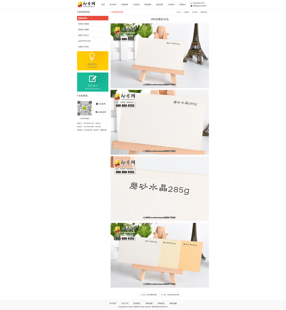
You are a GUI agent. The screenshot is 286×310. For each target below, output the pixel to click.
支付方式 (124, 303)
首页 (103, 4)
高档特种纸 (203, 12)
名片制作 (113, 4)
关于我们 (112, 303)
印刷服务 (124, 4)
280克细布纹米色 (173, 294)
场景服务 (147, 4)
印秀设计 (182, 4)
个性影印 (171, 4)
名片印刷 (194, 12)
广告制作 (136, 4)
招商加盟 (149, 303)
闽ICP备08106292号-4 (160, 307)
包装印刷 (159, 4)
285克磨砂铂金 (151, 294)
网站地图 (173, 303)
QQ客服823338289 (199, 6)
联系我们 (137, 303)
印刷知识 (161, 303)
